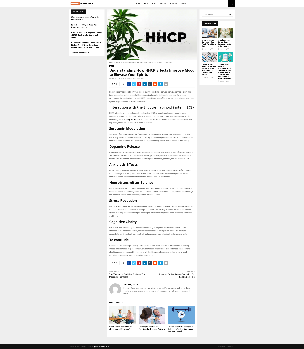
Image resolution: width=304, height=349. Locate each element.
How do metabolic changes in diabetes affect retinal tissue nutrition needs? (180, 329)
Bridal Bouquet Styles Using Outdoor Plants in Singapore (224, 43)
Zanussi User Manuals (80, 53)
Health (163, 3)
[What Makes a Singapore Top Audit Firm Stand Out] (209, 33)
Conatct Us (221, 347)
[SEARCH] (230, 14)
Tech (146, 3)
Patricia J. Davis (116, 78)
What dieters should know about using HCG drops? (120, 328)
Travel (184, 3)
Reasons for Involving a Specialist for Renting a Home (177, 275)
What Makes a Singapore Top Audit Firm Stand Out (209, 43)
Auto (138, 3)
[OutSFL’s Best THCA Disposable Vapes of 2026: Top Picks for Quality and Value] (209, 57)
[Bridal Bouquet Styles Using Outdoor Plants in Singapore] (225, 33)
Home (154, 3)
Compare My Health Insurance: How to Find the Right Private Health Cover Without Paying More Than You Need (86, 45)
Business (173, 3)
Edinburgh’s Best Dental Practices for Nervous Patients (152, 328)
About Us (230, 347)
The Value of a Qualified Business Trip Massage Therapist (127, 275)
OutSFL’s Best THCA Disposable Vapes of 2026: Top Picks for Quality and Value (86, 35)
